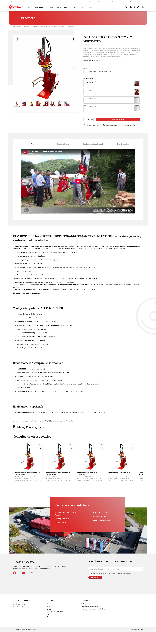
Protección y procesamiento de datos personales (129, 1)
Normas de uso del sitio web (105, 1)
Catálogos (92, 1)
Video (33, 144)
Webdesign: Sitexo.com (136, 629)
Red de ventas (123, 144)
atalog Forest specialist (30, 427)
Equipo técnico (63, 144)
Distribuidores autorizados (82, 7)
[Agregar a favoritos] (39, 448)
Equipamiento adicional (93, 144)
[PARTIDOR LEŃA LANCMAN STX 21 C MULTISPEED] (90, 456)
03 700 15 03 (24, 1)
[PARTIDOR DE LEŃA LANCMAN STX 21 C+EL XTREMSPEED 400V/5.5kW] (28, 456)
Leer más (128, 573)
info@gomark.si (14, 1)
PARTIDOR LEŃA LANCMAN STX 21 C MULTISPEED (61, 26)
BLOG (59, 7)
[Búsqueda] (126, 7)
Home (14, 26)
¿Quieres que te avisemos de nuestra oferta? (102, 566)
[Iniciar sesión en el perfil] (130, 6)
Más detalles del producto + (92, 60)
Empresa (51, 7)
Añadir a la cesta (118, 119)
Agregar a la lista (130, 125)
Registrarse (95, 577)
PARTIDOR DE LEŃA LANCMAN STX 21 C (119, 472)
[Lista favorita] (134, 6)
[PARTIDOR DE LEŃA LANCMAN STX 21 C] (121, 456)
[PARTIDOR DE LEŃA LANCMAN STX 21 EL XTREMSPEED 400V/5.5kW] (59, 456)
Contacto (50, 614)
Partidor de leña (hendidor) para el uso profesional (32, 26)
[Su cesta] (138, 6)
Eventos (67, 7)
